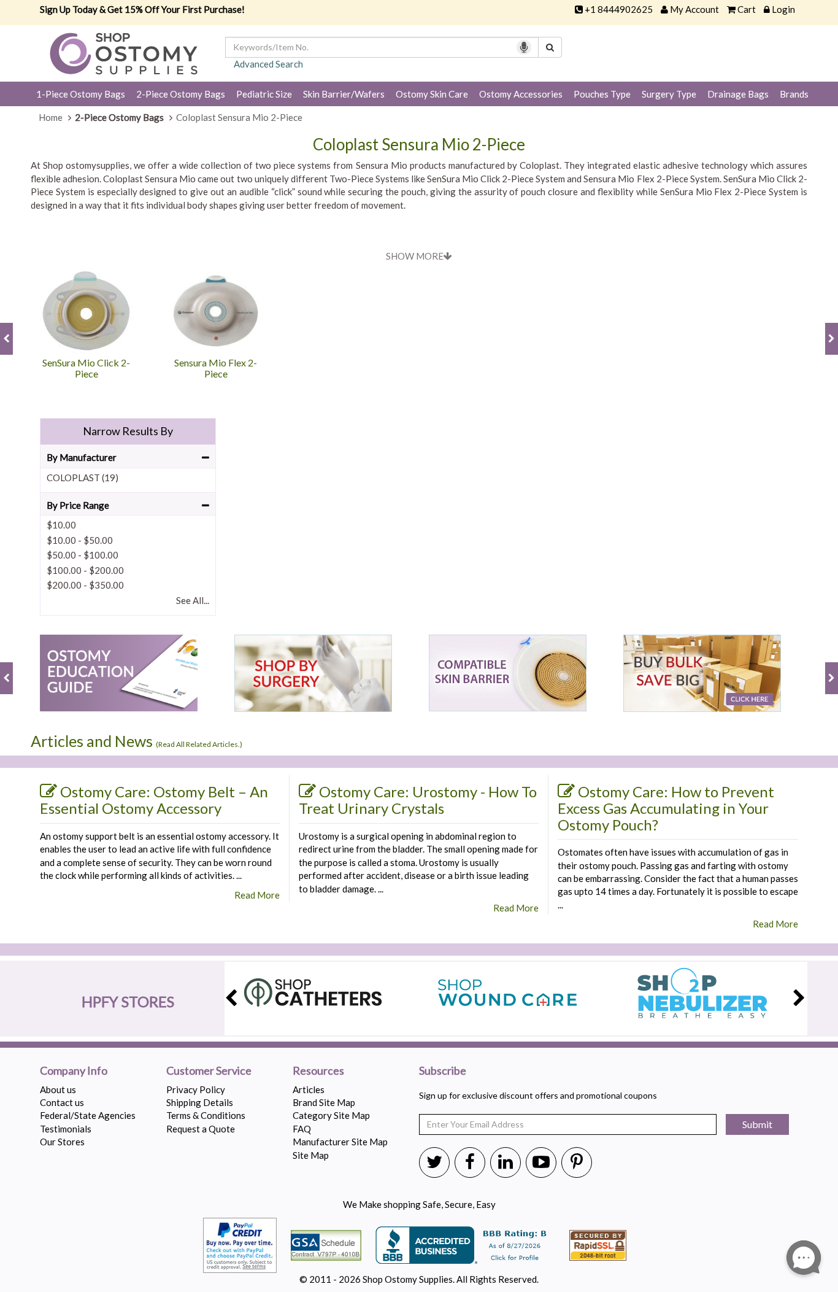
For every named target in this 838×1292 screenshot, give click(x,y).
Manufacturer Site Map (340, 1141)
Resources (318, 1071)
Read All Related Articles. (199, 744)
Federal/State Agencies (88, 1115)
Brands (794, 93)
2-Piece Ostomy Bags (180, 93)
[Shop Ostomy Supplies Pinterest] (576, 1161)
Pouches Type (602, 93)
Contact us (62, 1102)
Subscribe (442, 1071)
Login (783, 9)
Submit (757, 1124)
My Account (694, 9)
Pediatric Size (264, 93)
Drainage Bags (738, 93)
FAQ (302, 1128)
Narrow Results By (128, 431)
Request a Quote (200, 1128)
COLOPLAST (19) (82, 477)
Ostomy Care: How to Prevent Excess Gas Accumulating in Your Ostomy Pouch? (666, 808)
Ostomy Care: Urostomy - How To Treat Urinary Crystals (418, 800)
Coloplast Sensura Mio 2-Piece (419, 144)
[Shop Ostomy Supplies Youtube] (541, 1161)
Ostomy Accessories (521, 93)
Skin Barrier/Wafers (344, 93)
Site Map (311, 1155)
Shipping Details (199, 1102)
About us (58, 1089)
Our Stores (62, 1141)
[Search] (550, 47)
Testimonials (65, 1128)
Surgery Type (669, 93)
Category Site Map (331, 1115)
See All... (192, 600)
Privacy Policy (195, 1089)
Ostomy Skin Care (432, 93)
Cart (746, 9)
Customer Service (209, 1071)
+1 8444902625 (619, 9)
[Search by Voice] (524, 47)
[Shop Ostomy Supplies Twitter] (434, 1161)
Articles (309, 1089)
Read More (257, 894)
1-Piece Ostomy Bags (80, 93)
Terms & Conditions (205, 1115)
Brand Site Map (324, 1102)
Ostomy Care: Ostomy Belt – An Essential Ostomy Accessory (154, 800)
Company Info (73, 1071)
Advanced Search (268, 63)
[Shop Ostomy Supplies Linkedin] (505, 1161)
